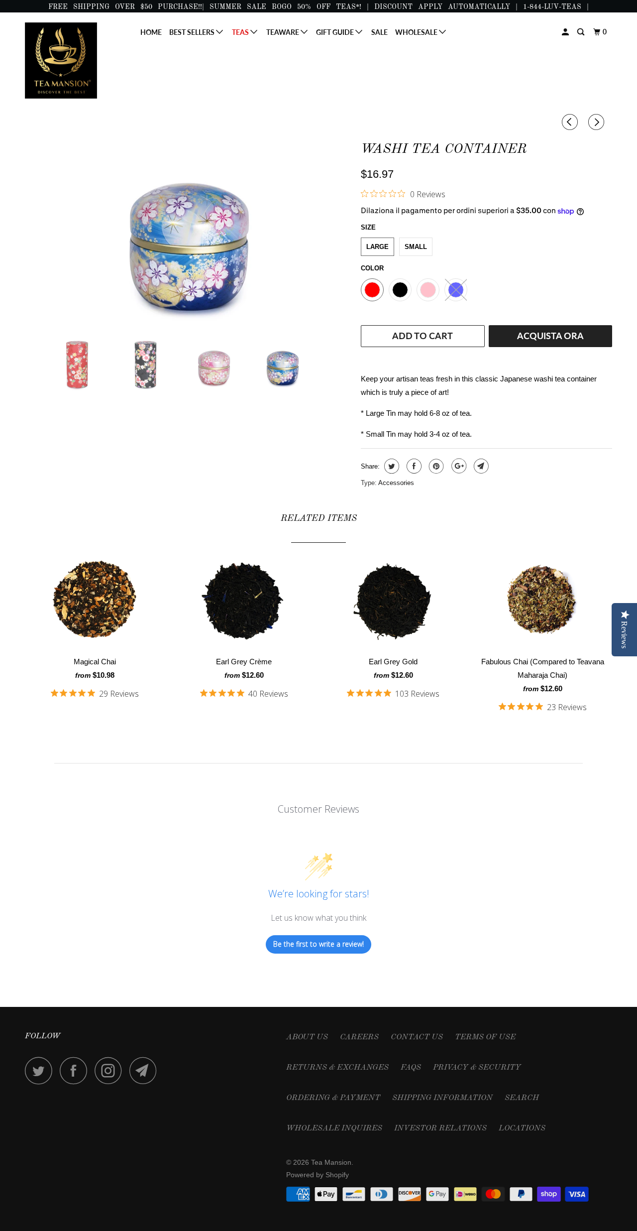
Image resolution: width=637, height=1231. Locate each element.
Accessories (396, 483)
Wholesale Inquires (334, 1128)
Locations (522, 1128)
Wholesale (417, 32)
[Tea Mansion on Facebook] (76, 1070)
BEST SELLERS (192, 32)
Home (151, 32)
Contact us (417, 1037)
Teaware (283, 32)
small (416, 246)
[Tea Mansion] (76, 60)
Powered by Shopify (317, 1175)
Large (377, 246)
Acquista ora (550, 335)
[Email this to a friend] (480, 466)
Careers (359, 1037)
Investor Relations (440, 1128)
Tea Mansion (331, 1162)
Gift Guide (335, 32)
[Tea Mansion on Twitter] (41, 1070)
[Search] (581, 32)
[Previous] (571, 122)
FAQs (411, 1068)
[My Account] (566, 32)
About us (307, 1037)
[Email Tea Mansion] (145, 1070)
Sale (379, 32)
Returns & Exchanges (337, 1068)
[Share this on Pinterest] (435, 466)
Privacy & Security (477, 1068)
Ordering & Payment (333, 1098)
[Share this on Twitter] (390, 466)
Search (522, 1098)
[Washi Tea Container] (188, 233)
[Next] (597, 122)
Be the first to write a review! (318, 944)
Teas (241, 32)
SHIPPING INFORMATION (442, 1098)
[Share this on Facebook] (413, 466)
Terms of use (485, 1037)
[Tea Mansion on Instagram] (111, 1070)
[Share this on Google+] (457, 466)
